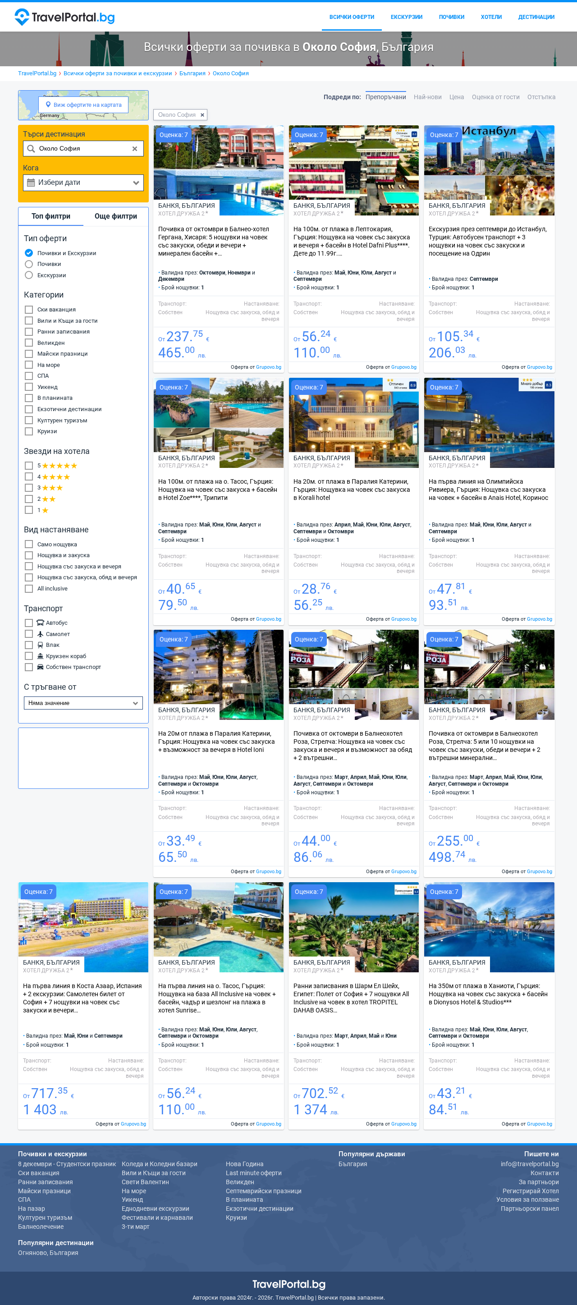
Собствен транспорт (72, 667)
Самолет (56, 634)
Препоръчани (386, 97)
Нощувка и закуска (63, 555)
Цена (456, 97)
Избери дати (59, 182)
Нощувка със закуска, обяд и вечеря (87, 577)
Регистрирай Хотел (531, 1191)
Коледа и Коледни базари (159, 1164)
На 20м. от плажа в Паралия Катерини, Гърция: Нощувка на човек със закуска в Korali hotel (351, 489)
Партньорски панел (530, 1208)
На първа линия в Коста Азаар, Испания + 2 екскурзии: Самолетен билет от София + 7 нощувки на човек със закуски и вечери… (82, 998)
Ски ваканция (56, 309)
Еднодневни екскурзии (155, 1208)
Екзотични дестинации (69, 409)
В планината (55, 397)
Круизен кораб (64, 656)
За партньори (539, 1182)
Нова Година (245, 1164)
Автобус (55, 622)
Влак (51, 644)
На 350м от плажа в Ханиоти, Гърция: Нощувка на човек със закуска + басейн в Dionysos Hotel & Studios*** (488, 994)
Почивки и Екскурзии (66, 253)
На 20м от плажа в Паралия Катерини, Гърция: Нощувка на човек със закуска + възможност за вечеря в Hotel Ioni (216, 741)
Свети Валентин (145, 1182)
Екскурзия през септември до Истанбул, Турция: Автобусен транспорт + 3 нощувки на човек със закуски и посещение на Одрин (488, 241)
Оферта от (256, 367)
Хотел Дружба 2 (181, 214)
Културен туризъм (62, 420)
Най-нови (428, 97)
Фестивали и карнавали (157, 1217)
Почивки (49, 264)
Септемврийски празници (264, 1191)
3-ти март (136, 1226)
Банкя (168, 205)
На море (48, 365)
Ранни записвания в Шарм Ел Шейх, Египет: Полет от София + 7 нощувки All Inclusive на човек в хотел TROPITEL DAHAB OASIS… (351, 998)
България (198, 205)
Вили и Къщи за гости (67, 320)
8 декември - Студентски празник (67, 1164)
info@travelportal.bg (530, 1164)
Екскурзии (51, 275)
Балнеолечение (41, 1226)
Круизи (47, 431)
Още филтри (116, 216)
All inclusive (52, 588)
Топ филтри (51, 216)
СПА (43, 375)
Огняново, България (48, 1252)
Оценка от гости (496, 97)
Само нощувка (57, 544)
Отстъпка (541, 97)
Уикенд (47, 387)
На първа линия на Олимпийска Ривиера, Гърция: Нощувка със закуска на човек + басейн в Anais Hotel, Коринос (488, 489)
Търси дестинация (54, 134)
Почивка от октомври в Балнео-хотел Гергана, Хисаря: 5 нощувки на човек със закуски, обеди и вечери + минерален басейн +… (213, 241)
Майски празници (62, 353)
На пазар (31, 1208)
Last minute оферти (254, 1173)
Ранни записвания (63, 331)
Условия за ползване (527, 1199)
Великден (51, 342)
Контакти (545, 1173)
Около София (177, 114)
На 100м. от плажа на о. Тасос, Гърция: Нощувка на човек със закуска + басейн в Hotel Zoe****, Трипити (217, 489)
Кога (31, 168)
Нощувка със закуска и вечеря (79, 566)
